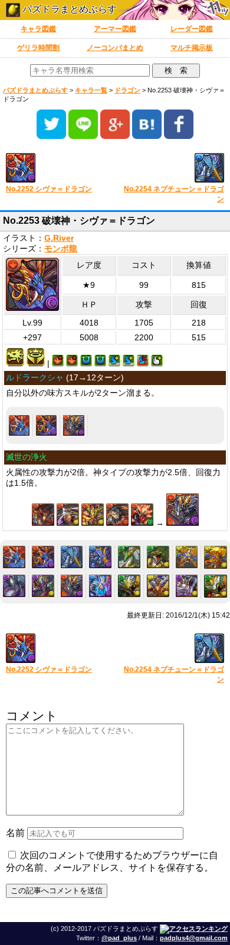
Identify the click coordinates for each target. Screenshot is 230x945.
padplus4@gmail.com (194, 937)
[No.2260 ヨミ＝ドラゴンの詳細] (14, 586)
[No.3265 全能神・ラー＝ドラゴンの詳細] (158, 586)
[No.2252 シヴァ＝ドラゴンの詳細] (19, 425)
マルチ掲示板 (191, 48)
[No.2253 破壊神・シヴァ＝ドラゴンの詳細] (46, 425)
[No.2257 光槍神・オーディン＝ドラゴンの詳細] (158, 557)
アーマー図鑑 (115, 29)
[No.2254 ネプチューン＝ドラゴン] (173, 168)
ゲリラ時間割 (38, 48)
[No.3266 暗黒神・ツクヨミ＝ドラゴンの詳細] (187, 586)
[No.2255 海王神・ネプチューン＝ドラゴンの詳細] (100, 557)
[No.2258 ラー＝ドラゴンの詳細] (187, 557)
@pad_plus (119, 937)
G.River (59, 238)
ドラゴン (127, 90)
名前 (15, 833)
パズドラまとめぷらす (68, 9)
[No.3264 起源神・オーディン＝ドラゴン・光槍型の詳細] (129, 586)
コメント (32, 715)
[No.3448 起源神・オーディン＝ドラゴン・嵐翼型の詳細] (215, 586)
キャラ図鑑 (38, 29)
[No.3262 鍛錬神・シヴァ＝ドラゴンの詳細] (73, 425)
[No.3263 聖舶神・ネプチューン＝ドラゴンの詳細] (100, 586)
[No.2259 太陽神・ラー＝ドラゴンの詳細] (215, 557)
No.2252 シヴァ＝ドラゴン (49, 189)
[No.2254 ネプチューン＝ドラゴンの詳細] (72, 557)
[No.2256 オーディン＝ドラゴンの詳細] (129, 557)
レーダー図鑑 (191, 29)
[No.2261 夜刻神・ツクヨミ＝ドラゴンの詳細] (43, 586)
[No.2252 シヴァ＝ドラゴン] (56, 168)
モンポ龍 (60, 248)
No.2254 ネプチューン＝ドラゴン (174, 194)
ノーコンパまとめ (115, 48)
